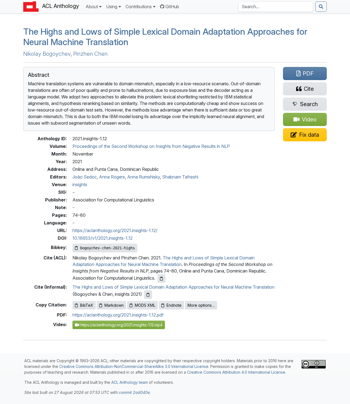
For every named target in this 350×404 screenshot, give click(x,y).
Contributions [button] (139, 6)
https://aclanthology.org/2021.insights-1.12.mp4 (120, 325)
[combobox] (275, 6)
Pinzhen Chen (90, 54)
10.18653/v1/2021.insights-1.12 (102, 238)
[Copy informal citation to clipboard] (148, 294)
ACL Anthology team (129, 382)
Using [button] (111, 6)
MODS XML (145, 305)
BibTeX (86, 305)
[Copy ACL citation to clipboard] (161, 278)
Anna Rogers (112, 177)
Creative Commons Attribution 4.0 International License (236, 372)
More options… (201, 305)
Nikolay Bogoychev (47, 54)
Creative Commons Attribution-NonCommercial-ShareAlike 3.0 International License (133, 366)
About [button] (92, 6)
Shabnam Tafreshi (180, 177)
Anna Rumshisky (143, 177)
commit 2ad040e (134, 392)
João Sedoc (84, 177)
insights (79, 184)
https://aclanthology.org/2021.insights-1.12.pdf (118, 315)
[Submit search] (321, 6)
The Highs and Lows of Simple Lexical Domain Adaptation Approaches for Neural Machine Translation (165, 36)
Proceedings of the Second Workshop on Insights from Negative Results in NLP (151, 146)
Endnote (174, 305)
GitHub (172, 6)
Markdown (114, 305)
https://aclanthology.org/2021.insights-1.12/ (115, 230)
